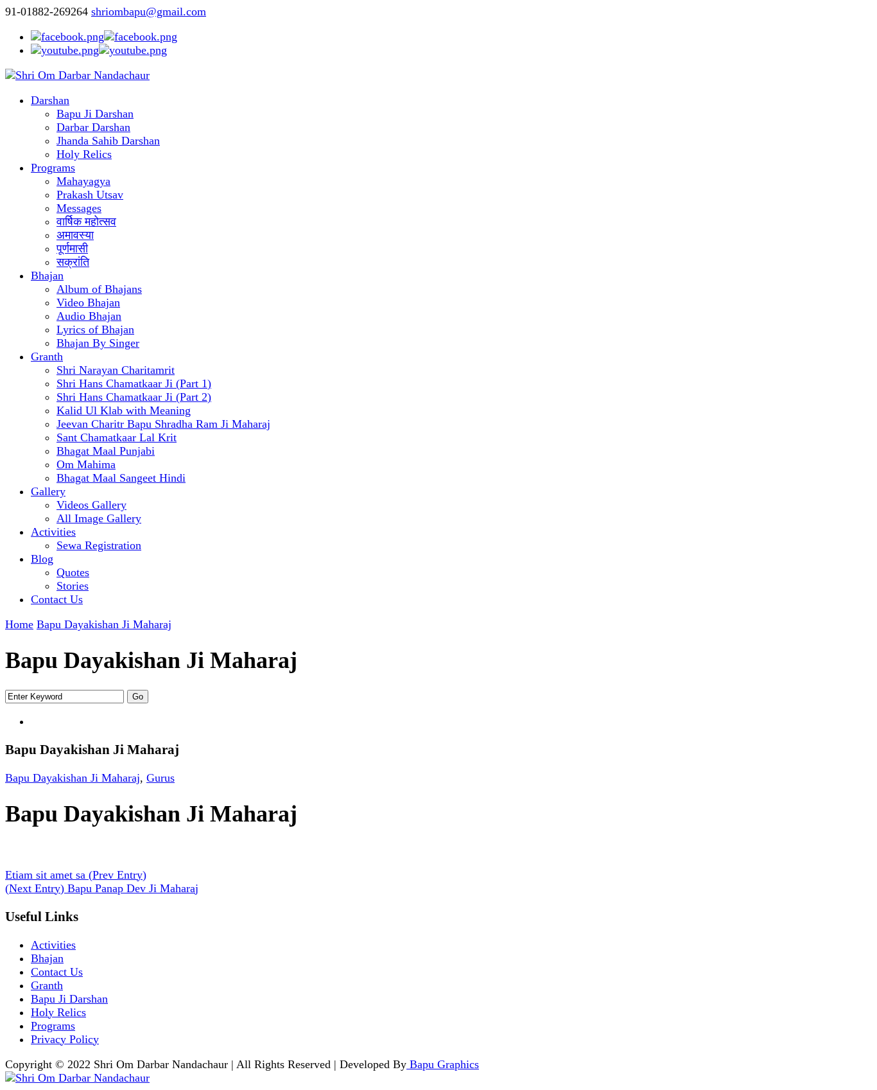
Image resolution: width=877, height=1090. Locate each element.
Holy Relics (84, 154)
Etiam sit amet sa (75, 874)
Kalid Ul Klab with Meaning (123, 410)
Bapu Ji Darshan (95, 113)
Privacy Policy (65, 1039)
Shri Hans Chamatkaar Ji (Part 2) (133, 397)
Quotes (72, 572)
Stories (72, 585)
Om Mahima (86, 464)
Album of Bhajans (99, 289)
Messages (78, 208)
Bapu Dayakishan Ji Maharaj (104, 624)
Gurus (160, 777)
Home (19, 624)
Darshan (50, 100)
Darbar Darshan (93, 127)
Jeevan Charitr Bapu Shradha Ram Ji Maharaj (163, 424)
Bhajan (47, 275)
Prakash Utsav (89, 194)
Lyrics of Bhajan (95, 329)
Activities (53, 531)
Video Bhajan (88, 302)
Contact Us (57, 599)
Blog (42, 558)
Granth (47, 356)
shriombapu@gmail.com (148, 11)
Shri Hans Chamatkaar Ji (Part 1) (133, 383)
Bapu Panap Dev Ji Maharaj (101, 888)
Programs (53, 167)
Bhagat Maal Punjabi (105, 450)
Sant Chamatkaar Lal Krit (116, 437)
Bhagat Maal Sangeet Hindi (121, 477)
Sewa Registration (98, 545)
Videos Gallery (91, 504)
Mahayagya (83, 181)
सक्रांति (72, 262)
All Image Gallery (98, 518)
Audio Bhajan (88, 316)
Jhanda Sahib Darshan (108, 140)
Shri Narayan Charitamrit (115, 370)
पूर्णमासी (72, 248)
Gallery (48, 491)
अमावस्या (75, 235)
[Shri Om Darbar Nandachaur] (77, 75)
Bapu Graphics (442, 1064)
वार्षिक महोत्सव (86, 221)
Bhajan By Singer (97, 343)
